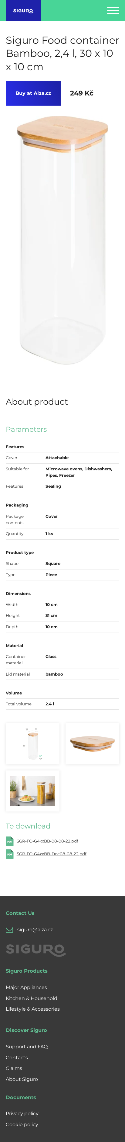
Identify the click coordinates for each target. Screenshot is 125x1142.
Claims (14, 1068)
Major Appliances (26, 987)
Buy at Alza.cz (33, 93)
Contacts (17, 1058)
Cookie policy (22, 1124)
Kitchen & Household (31, 998)
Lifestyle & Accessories (33, 1009)
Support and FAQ (27, 1047)
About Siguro (22, 1079)
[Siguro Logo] (23, 10)
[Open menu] (113, 10)
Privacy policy (22, 1113)
